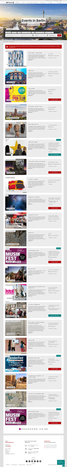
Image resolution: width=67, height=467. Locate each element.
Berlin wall (50, 215)
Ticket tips (50, 255)
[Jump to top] (61, 438)
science (57, 162)
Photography (8, 51)
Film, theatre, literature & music (13, 320)
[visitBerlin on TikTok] (38, 461)
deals (35, 448)
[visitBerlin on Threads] (29, 461)
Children (50, 306)
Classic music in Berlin (56, 252)
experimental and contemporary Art (53, 251)
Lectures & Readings (10, 177)
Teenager (56, 71)
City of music (55, 324)
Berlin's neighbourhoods (52, 89)
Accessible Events (51, 305)
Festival (7, 249)
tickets (30, 449)
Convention (7, 451)
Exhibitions (8, 104)
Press (6, 449)
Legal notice (8, 464)
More (61, 32)
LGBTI (49, 199)
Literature (56, 376)
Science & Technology (10, 69)
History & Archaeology (11, 122)
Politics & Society (51, 71)
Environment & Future (52, 145)
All (4, 29)
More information (55, 154)
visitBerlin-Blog (47, 441)
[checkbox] (8, 32)
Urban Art (50, 146)
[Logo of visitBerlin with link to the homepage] (9, 2)
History (50, 107)
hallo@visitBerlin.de (9, 442)
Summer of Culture (55, 144)
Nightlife (8, 87)
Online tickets (52, 35)
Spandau (57, 360)
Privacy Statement (14, 464)
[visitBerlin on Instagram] (35, 461)
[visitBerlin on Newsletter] (40, 461)
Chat (63, 465)
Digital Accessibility (22, 464)
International (50, 144)
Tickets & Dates (55, 99)
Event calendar (33, 24)
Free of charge (51, 53)
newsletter (9, 446)
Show (7, 195)
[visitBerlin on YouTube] (32, 461)
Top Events (15, 29)
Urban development (51, 342)
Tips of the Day (9, 29)
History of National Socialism (53, 125)
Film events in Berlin (51, 376)
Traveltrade (7, 452)
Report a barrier (29, 464)
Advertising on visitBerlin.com (10, 453)
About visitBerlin (8, 448)
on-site (32, 446)
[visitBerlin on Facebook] (27, 461)
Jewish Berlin (50, 395)
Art (6, 140)
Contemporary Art (54, 146)
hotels (37, 448)
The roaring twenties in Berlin (53, 394)
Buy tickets (54, 172)
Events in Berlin (33, 20)
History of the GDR (51, 180)
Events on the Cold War (52, 288)
